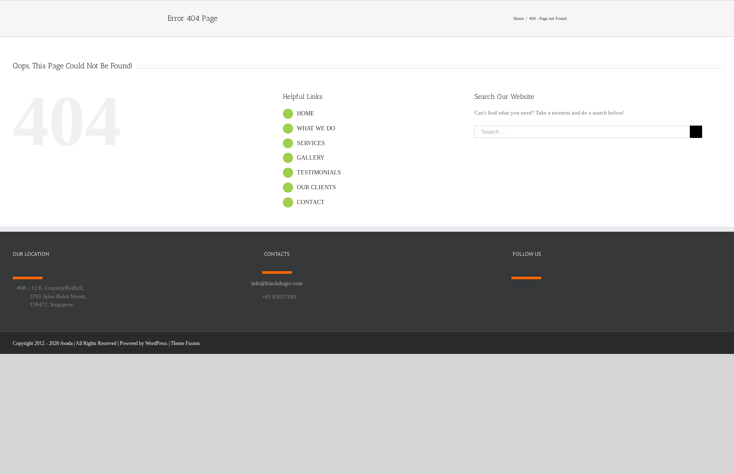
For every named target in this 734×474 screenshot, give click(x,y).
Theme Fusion (185, 343)
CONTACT (311, 202)
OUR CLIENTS (316, 187)
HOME (305, 113)
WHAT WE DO (316, 128)
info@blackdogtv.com (276, 283)
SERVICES (311, 143)
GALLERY (311, 157)
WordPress (156, 343)
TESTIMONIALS (319, 172)
